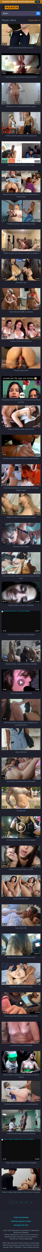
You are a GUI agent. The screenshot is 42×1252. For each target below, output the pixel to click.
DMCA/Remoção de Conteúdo (21, 1221)
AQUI (37, 2)
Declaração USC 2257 (21, 1225)
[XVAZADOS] (10, 7)
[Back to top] (38, 1247)
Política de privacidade (21, 1217)
